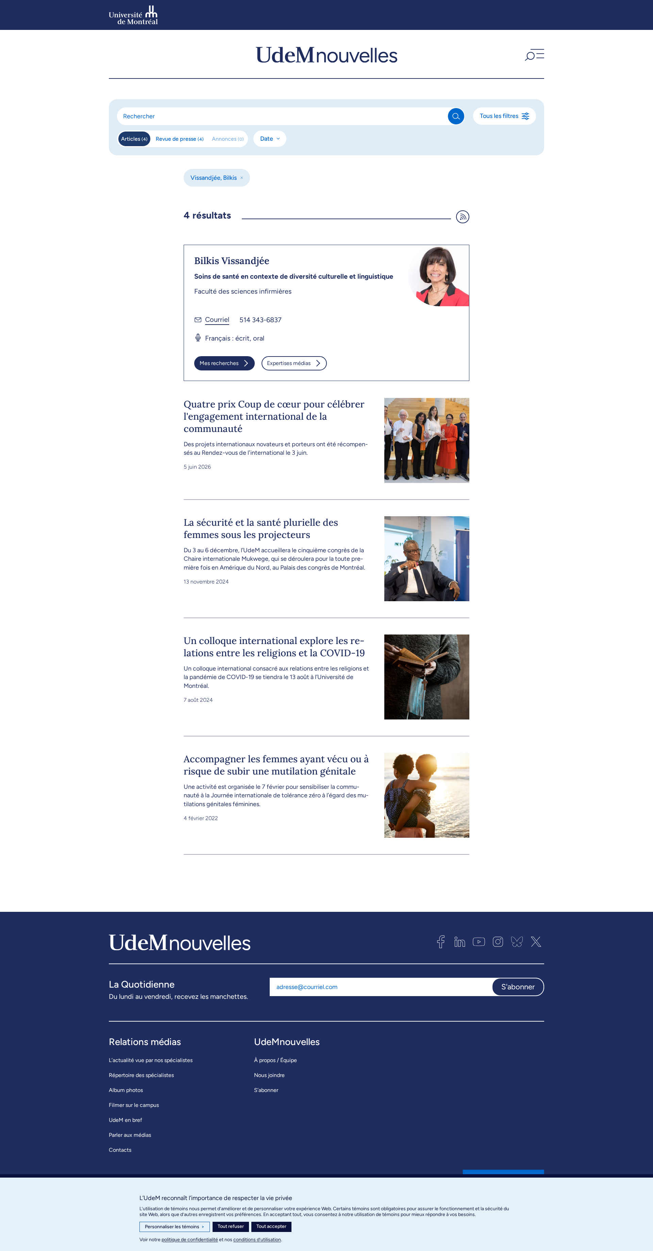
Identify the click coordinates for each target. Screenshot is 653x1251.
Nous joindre (269, 1075)
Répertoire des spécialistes (141, 1075)
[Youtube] (479, 942)
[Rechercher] (456, 116)
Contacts (120, 1150)
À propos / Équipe (275, 1060)
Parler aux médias (130, 1135)
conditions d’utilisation (257, 1240)
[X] (536, 942)
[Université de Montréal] (133, 14)
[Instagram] (498, 942)
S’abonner (266, 1090)
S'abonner (518, 986)
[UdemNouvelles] (326, 54)
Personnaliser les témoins (174, 1227)
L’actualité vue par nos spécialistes (150, 1060)
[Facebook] (441, 942)
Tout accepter (271, 1226)
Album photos (126, 1090)
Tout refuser (231, 1226)
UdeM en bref (125, 1120)
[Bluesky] (517, 942)
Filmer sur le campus (134, 1105)
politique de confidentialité (190, 1240)
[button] (533, 54)
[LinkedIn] (460, 942)
